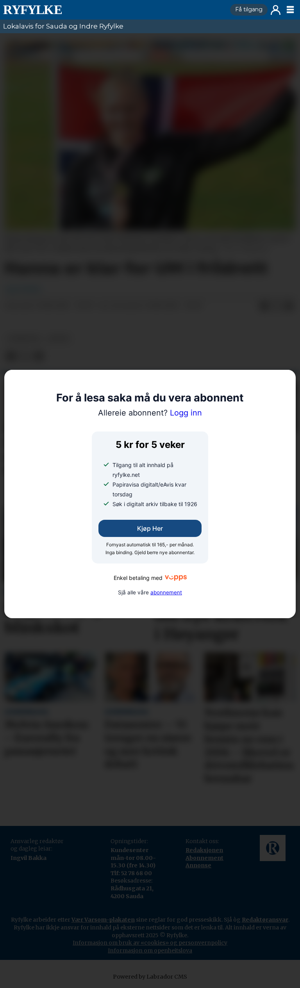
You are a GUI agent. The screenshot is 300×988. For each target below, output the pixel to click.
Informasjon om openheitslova (150, 950)
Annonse (198, 865)
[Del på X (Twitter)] (276, 306)
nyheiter (24, 338)
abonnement (166, 592)
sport (59, 338)
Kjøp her (150, 528)
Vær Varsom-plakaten (103, 919)
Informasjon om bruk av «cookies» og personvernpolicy (150, 942)
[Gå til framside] (113, 9)
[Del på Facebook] (264, 306)
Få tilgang (248, 9)
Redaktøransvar (265, 919)
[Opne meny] (290, 9)
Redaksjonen (204, 850)
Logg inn (275, 10)
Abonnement (204, 857)
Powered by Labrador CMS (150, 976)
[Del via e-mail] (289, 306)
